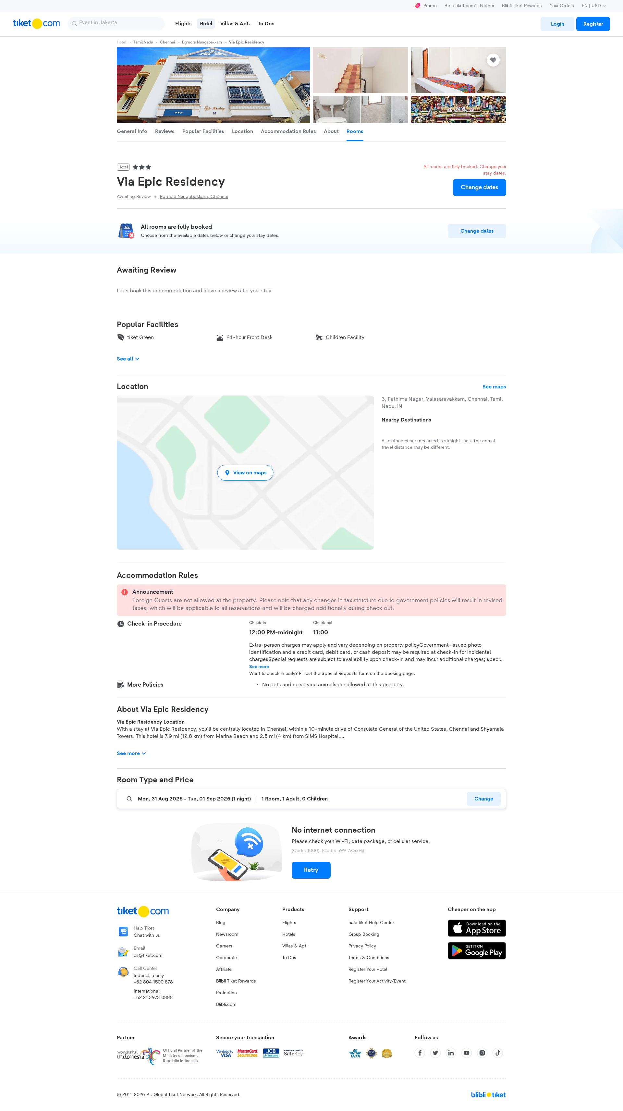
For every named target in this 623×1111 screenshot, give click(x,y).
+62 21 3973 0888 (153, 998)
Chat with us (147, 935)
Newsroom (227, 934)
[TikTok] (498, 1053)
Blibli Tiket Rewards (522, 6)
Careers (224, 946)
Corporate (226, 958)
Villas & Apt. (295, 946)
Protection (226, 993)
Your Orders (562, 6)
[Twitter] (435, 1053)
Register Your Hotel (367, 969)
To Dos (289, 958)
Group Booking (363, 934)
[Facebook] (420, 1053)
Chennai (167, 42)
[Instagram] (482, 1053)
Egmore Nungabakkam (202, 42)
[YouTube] (466, 1053)
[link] (557, 24)
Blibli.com (226, 1004)
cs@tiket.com (148, 955)
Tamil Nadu (143, 42)
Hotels (288, 934)
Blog (221, 923)
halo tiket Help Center (371, 923)
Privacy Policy (362, 946)
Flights (289, 923)
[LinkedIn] (451, 1053)
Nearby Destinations (406, 420)
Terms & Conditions (368, 958)
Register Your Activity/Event (377, 981)
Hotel (121, 42)
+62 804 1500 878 (153, 982)
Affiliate (224, 969)
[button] (245, 473)
